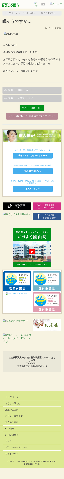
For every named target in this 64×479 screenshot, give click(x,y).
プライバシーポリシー (16, 447)
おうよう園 (11, 5)
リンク (8, 441)
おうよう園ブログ (14, 416)
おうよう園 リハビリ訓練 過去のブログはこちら (32, 116)
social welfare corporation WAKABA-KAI (34, 461)
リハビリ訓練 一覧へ (32, 108)
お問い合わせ (11, 435)
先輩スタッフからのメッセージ (32, 155)
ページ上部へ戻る (32, 382)
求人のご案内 (11, 422)
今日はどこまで (18, 98)
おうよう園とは (13, 403)
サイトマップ (11, 453)
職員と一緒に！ (18, 90)
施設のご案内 (11, 410)
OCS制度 (9, 428)
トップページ (10, 13)
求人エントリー (32, 189)
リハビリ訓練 (29, 13)
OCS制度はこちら (32, 171)
